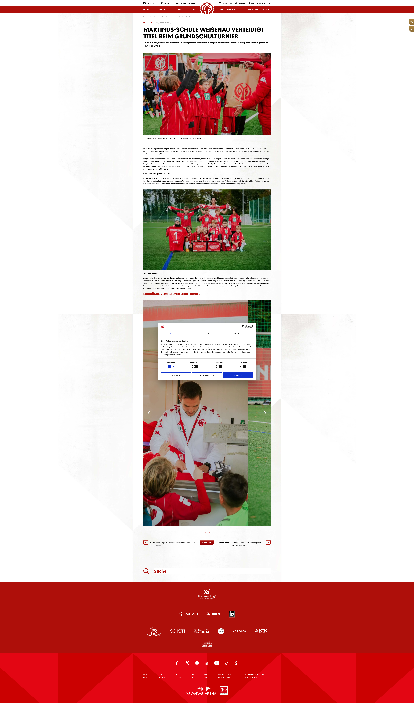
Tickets (150, 3)
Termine (266, 10)
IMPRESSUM (146, 676)
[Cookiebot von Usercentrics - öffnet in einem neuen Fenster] (243, 326)
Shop (166, 3)
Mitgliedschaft (187, 3)
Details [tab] (207, 334)
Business (227, 3)
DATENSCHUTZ (162, 676)
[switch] (195, 366)
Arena (242, 3)
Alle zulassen (238, 375)
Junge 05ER (252, 10)
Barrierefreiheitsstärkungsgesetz (255, 676)
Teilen (208, 533)
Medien (194, 676)
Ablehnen (176, 375)
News (146, 10)
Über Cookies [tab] (239, 334)
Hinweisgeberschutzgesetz (224, 676)
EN (252, 3)
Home (145, 17)
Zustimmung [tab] (175, 334)
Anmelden (265, 3)
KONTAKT (206, 676)
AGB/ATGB (179, 677)
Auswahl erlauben (207, 375)
